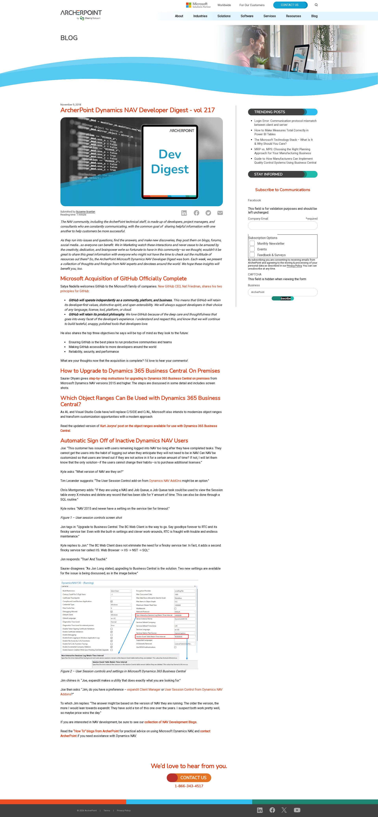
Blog (314, 16)
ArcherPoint (81, 12)
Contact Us (289, 5)
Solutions (224, 16)
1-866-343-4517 (189, 786)
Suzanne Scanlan (85, 211)
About (179, 16)
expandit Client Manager (143, 689)
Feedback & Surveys (271, 255)
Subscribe (284, 298)
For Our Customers (252, 5)
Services (270, 16)
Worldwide (224, 5)
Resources (293, 16)
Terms (107, 810)
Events (262, 249)
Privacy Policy (294, 265)
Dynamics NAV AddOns (165, 481)
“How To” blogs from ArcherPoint (96, 731)
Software (247, 16)
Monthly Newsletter (270, 243)
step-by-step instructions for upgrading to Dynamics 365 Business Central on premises (149, 378)
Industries (200, 16)
